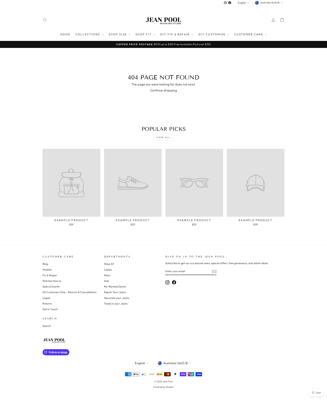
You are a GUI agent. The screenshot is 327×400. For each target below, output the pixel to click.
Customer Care (249, 34)
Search (47, 326)
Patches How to (52, 281)
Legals (46, 298)
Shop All (109, 263)
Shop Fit (144, 34)
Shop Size (118, 34)
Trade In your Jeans (116, 303)
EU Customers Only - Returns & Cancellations (69, 292)
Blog (45, 263)
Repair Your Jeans (115, 292)
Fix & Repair (50, 275)
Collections (88, 34)
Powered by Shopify (163, 387)
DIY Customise (212, 34)
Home (65, 34)
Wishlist (47, 269)
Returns (47, 303)
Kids (106, 281)
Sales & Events (51, 286)
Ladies (108, 269)
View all (163, 137)
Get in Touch (50, 309)
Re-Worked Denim (115, 286)
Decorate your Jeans (116, 298)
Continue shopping (163, 90)
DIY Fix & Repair (175, 34)
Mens (107, 275)
